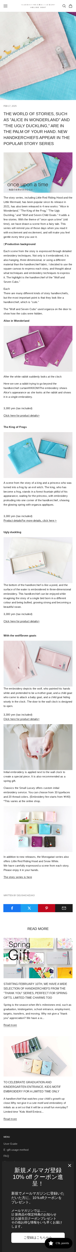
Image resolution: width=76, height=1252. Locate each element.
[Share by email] (63, 908)
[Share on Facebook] (12, 908)
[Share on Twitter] (29, 908)
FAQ (6, 1155)
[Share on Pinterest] (46, 908)
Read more (10, 1025)
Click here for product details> (22, 415)
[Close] (69, 1165)
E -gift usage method (16, 1149)
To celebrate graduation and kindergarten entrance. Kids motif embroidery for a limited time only (32, 1087)
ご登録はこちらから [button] (38, 1237)
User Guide (10, 1143)
